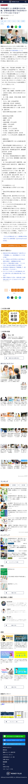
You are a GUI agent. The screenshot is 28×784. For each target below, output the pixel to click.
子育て (9, 21)
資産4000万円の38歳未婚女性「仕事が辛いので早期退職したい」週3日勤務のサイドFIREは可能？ (14, 255)
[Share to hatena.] (20, 27)
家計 (2, 23)
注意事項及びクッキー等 (8, 757)
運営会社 (5, 750)
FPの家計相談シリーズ (16, 50)
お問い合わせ (6, 759)
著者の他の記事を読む (14, 358)
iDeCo (14, 21)
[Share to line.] (16, 27)
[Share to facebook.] (8, 27)
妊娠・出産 (3, 21)
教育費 (23, 21)
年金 (18, 21)
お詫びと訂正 (6, 766)
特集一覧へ (14, 592)
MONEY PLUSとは (7, 747)
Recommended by (21, 476)
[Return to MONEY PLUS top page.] (14, 1)
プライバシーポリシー (8, 754)
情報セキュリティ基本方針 (9, 752)
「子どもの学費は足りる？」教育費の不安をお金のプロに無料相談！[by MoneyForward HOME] (15, 238)
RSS (4, 764)
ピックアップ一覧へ (14, 562)
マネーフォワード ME (8, 769)
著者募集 (5, 762)
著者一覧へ (14, 625)
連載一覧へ (14, 687)
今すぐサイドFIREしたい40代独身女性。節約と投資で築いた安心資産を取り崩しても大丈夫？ (14, 273)
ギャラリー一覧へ (14, 721)
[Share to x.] (12, 27)
